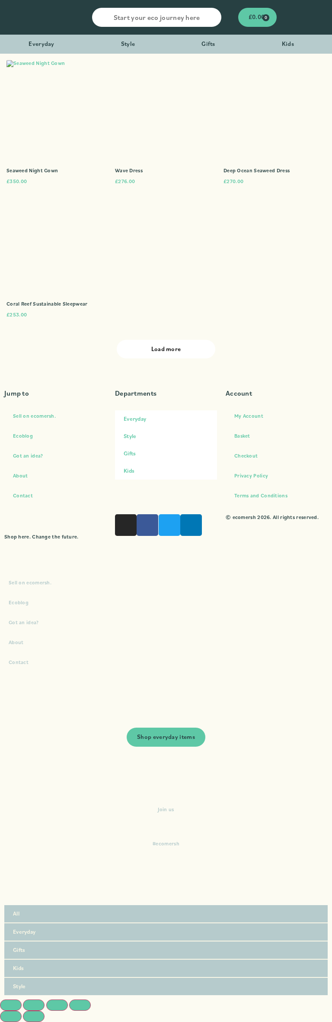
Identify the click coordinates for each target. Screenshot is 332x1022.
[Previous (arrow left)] (11, 1016)
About (20, 475)
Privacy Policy (251, 475)
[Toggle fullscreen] (34, 1005)
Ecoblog (23, 435)
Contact (23, 495)
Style (128, 44)
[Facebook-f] (147, 525)
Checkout (246, 455)
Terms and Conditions (260, 495)
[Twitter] (169, 525)
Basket (242, 435)
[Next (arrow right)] (34, 1016)
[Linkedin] (191, 525)
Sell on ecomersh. (34, 416)
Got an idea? (28, 455)
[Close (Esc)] (80, 1005)
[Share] (57, 1005)
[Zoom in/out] (11, 1005)
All (16, 913)
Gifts (208, 44)
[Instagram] (126, 525)
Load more (166, 349)
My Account (248, 416)
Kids (288, 44)
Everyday (41, 44)
